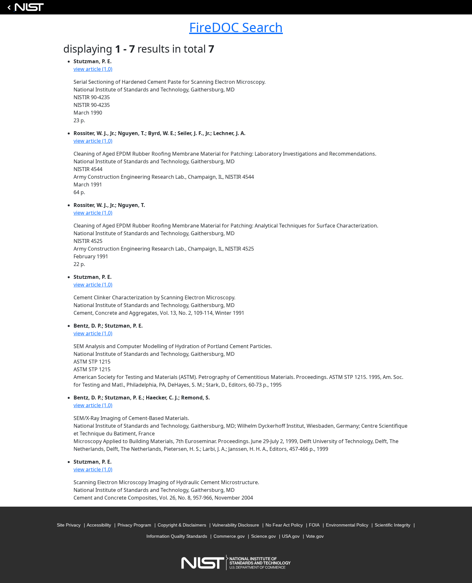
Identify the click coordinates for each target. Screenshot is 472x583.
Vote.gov (315, 536)
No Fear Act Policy (284, 524)
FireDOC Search (236, 27)
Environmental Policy (347, 524)
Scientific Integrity (392, 524)
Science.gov (263, 536)
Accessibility (99, 524)
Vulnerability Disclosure (235, 524)
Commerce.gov (229, 536)
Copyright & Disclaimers (182, 524)
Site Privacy (69, 524)
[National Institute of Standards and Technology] (24, 8)
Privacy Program (134, 524)
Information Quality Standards (176, 536)
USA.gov (291, 536)
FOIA (314, 524)
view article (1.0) (93, 69)
